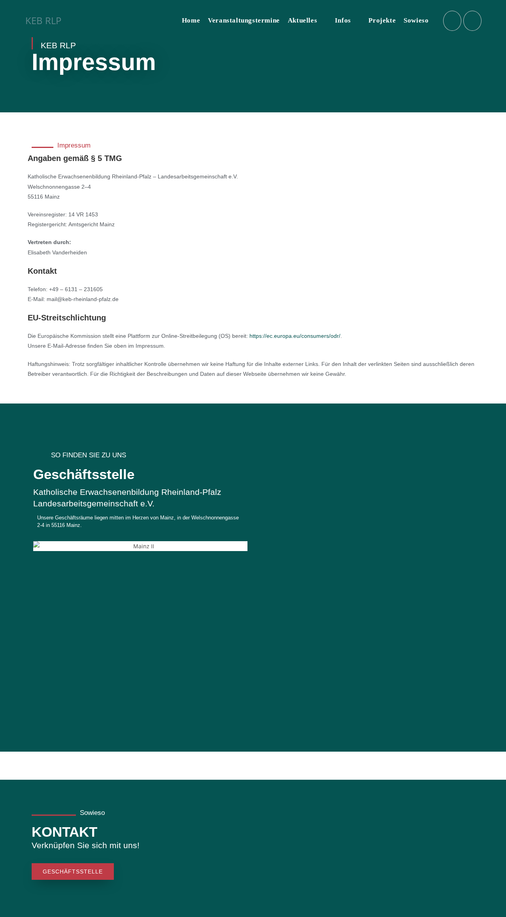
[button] (41, 535)
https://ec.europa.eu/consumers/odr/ (294, 336)
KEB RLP (43, 20)
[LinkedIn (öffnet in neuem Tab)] (472, 21)
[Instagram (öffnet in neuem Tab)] (452, 21)
